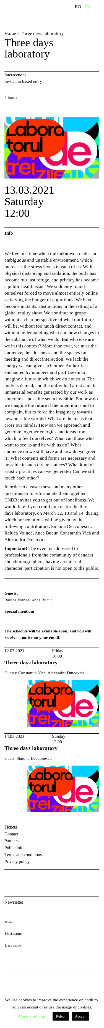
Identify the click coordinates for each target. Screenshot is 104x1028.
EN (87, 6)
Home (10, 33)
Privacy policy (17, 861)
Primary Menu (99, 7)
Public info (14, 847)
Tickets (10, 827)
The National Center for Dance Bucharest (29, 14)
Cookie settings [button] (32, 1016)
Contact (11, 834)
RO (78, 6)
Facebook (9, 878)
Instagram (24, 878)
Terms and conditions (23, 854)
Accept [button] (80, 1016)
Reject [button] (61, 1016)
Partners (11, 840)
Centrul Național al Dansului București (14, 987)
